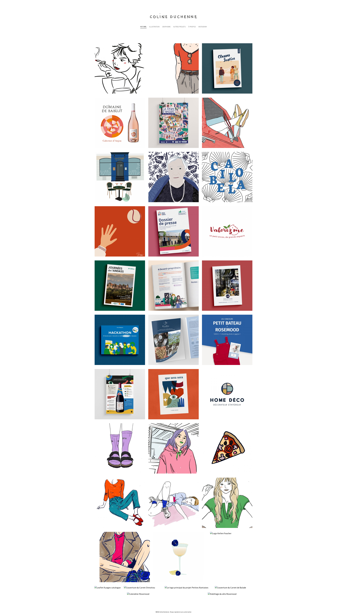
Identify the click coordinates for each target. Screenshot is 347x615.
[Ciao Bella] (227, 201)
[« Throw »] (120, 255)
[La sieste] (227, 147)
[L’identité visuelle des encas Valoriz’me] (227, 255)
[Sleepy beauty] (173, 527)
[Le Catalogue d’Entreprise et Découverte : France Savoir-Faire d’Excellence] (227, 310)
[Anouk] (227, 527)
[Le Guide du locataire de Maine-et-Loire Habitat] (173, 310)
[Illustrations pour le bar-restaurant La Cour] (120, 201)
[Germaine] (173, 201)
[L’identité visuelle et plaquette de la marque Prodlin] (173, 364)
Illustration (154, 27)
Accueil (143, 27)
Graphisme (166, 27)
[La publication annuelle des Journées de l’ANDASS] (120, 310)
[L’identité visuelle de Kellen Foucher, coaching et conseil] (220, 533)
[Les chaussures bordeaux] (120, 527)
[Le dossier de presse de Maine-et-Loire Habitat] (173, 255)
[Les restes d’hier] (227, 472)
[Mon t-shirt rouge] (173, 92)
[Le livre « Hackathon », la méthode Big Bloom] (120, 364)
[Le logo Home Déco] (227, 418)
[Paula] (120, 92)
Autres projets (179, 27)
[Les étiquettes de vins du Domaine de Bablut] (120, 147)
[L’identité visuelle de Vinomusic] (120, 418)
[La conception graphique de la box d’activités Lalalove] (173, 418)
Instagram (202, 27)
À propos (192, 27)
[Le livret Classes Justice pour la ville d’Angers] (227, 92)
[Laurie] (173, 472)
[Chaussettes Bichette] (120, 472)
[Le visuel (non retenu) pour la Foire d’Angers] (173, 147)
